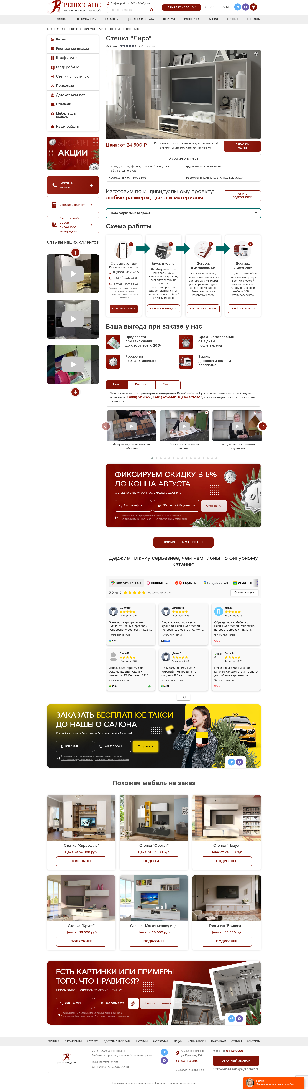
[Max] (245, 7)
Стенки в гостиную (79, 29)
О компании (85, 19)
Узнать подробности (242, 196)
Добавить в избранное (190, 1070)
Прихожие (65, 86)
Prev (75, 252)
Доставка (141, 384)
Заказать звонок (182, 7)
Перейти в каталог (243, 309)
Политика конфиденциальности (132, 1083)
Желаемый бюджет (177, 505)
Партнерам (218, 1041)
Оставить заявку (123, 309)
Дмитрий (178, 607)
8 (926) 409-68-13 (216, 11)
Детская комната (71, 95)
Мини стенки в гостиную (119, 29)
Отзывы (232, 19)
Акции (213, 19)
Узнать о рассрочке (203, 309)
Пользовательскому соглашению (171, 519)
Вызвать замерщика (163, 309)
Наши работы (67, 126)
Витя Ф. (229, 653)
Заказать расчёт (242, 146)
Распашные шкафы (72, 48)
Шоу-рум (169, 19)
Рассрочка (191, 19)
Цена (116, 384)
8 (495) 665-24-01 (216, 2)
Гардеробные (67, 67)
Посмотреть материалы (183, 542)
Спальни (63, 104)
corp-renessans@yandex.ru (236, 1069)
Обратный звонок (236, 1061)
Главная (61, 19)
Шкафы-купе (67, 58)
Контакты (253, 19)
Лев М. (229, 607)
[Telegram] (237, 7)
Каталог (110, 19)
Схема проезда (187, 1061)
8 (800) (228, 1051)
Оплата (168, 384)
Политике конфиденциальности (136, 519)
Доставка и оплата (140, 19)
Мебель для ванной (66, 115)
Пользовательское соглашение (175, 1083)
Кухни (61, 39)
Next (75, 392)
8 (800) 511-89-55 (217, 7)
